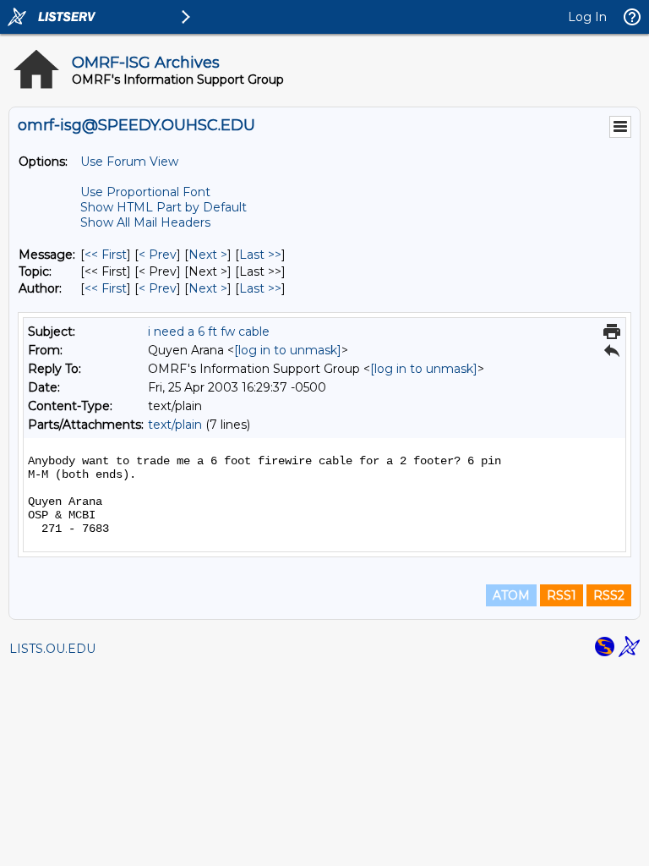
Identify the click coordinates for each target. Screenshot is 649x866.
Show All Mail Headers (145, 222)
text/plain (175, 424)
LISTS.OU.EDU (52, 648)
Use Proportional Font (145, 192)
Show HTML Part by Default (163, 207)
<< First (106, 254)
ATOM (511, 595)
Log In (587, 17)
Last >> (260, 254)
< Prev (158, 254)
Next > (207, 254)
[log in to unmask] (287, 350)
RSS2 (608, 595)
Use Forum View (129, 161)
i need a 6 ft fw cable (209, 331)
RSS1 (561, 595)
